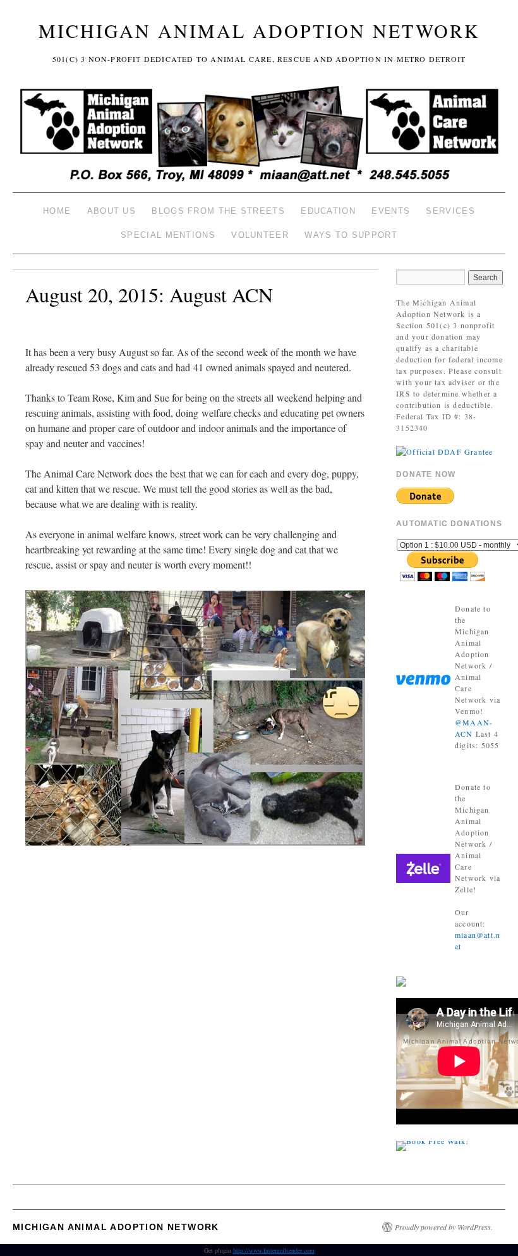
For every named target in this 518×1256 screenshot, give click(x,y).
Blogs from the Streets (218, 211)
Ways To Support (350, 235)
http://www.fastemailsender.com (274, 1250)
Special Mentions (168, 235)
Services (450, 211)
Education (328, 211)
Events (390, 211)
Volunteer (260, 235)
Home (57, 211)
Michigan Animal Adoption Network (259, 30)
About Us (111, 211)
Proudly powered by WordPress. (444, 1227)
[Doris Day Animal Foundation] (444, 450)
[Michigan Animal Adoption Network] (259, 136)
